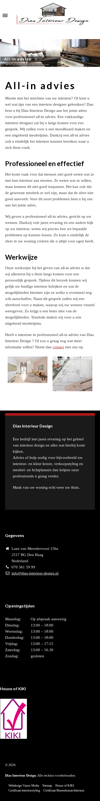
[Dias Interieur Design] (50, 15)
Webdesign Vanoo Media (23, 785)
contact (58, 347)
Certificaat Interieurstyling (24, 790)
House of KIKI (64, 785)
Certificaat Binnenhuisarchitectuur (63, 790)
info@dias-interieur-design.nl (35, 573)
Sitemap (47, 785)
